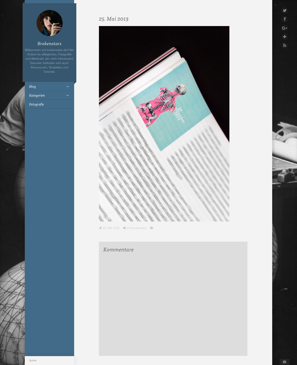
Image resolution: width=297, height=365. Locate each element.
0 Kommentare (137, 228)
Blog (32, 86)
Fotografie (36, 104)
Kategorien (37, 95)
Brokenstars (49, 43)
